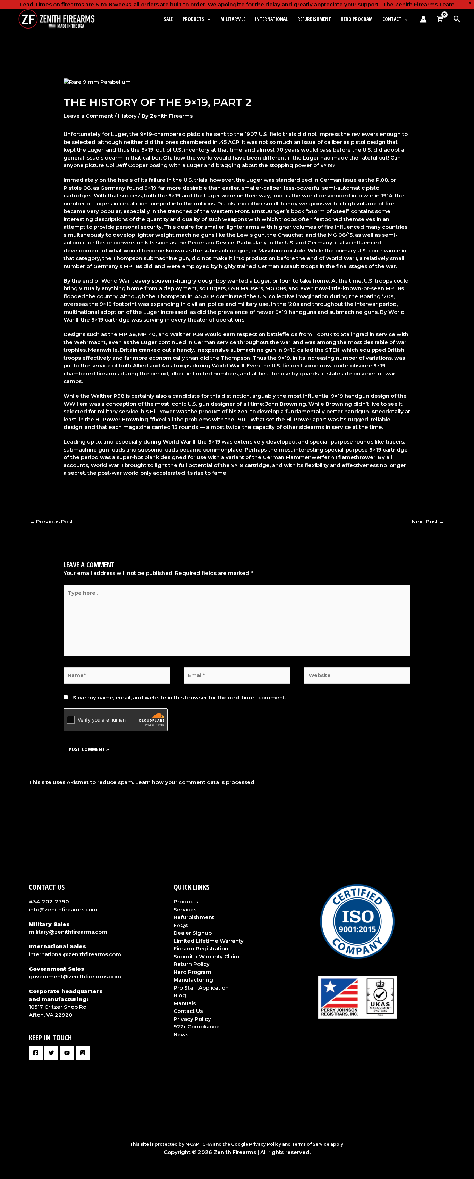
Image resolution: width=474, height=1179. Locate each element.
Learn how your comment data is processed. (195, 782)
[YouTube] (67, 1053)
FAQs (180, 925)
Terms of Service (310, 1144)
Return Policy (191, 964)
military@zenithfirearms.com (68, 931)
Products (185, 901)
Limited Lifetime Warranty (208, 940)
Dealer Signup (192, 932)
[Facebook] (36, 1053)
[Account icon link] (423, 19)
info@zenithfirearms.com (63, 909)
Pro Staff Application (201, 987)
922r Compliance (196, 1026)
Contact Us (188, 1011)
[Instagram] (83, 1053)
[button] (207, 19)
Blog (179, 995)
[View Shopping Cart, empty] (440, 19)
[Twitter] (51, 1053)
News (180, 1034)
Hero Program (192, 972)
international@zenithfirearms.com (75, 954)
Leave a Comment (88, 116)
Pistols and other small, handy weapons (271, 203)
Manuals (184, 1003)
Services (184, 909)
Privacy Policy (192, 1019)
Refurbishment (193, 917)
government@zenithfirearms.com (75, 976)
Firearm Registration (200, 948)
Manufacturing (193, 979)
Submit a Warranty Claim (206, 956)
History (127, 116)
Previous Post (51, 521)
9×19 (284, 358)
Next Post (428, 521)
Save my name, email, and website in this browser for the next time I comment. (179, 697)
